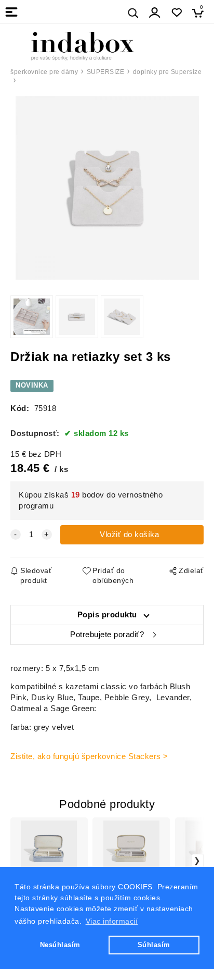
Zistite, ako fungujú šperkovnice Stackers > (89, 756)
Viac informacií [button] (112, 921)
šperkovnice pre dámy (44, 72)
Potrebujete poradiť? (107, 634)
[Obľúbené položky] (176, 12)
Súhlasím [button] (154, 945)
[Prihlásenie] (154, 12)
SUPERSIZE (106, 72)
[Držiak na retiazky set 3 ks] (107, 188)
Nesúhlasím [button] (60, 945)
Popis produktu (107, 615)
